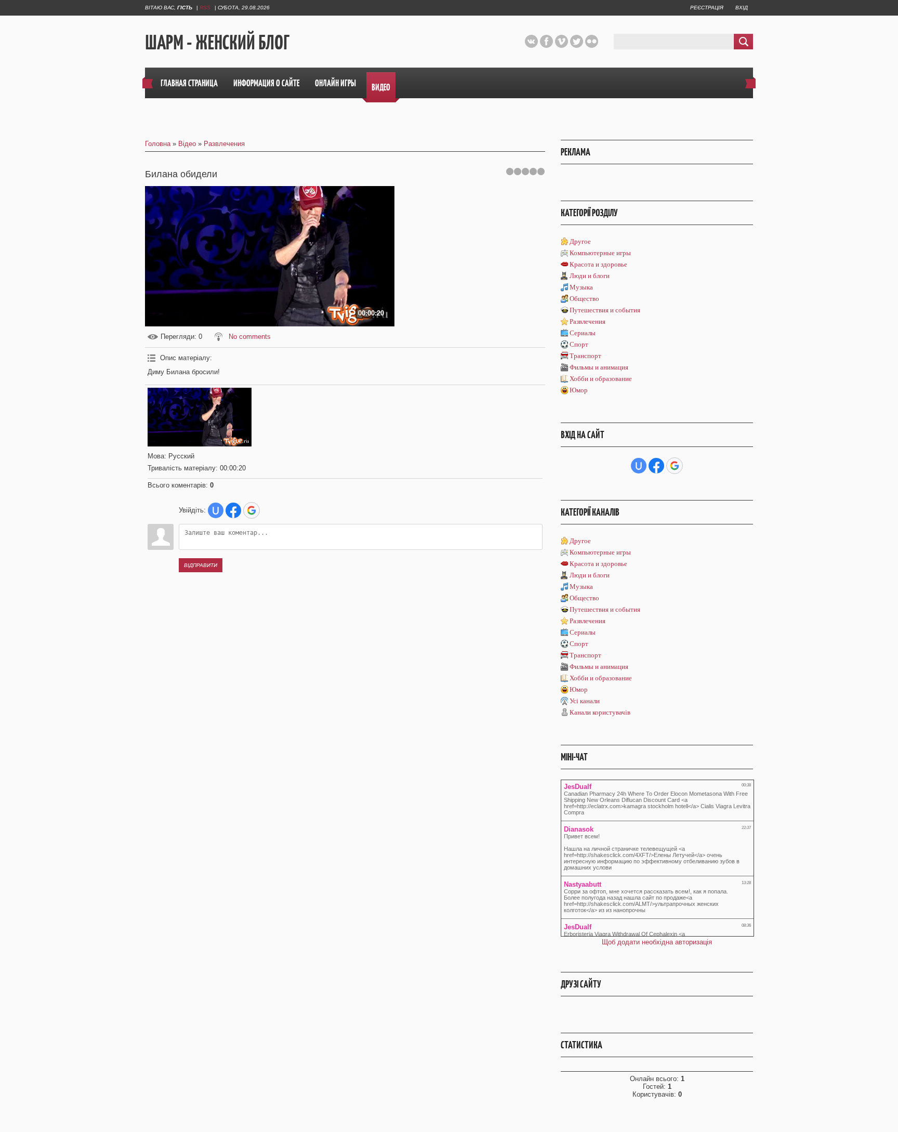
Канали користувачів (600, 712)
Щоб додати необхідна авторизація (657, 942)
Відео (187, 144)
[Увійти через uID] (215, 510)
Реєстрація (706, 7)
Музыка (581, 287)
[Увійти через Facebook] (233, 510)
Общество (584, 298)
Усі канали (585, 701)
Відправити (200, 565)
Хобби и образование (601, 379)
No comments (250, 336)
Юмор (579, 390)
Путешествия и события (605, 310)
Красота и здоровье (598, 264)
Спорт (579, 344)
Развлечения (224, 144)
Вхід (741, 7)
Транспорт (585, 356)
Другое (580, 241)
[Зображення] (200, 417)
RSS (205, 7)
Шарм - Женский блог (217, 42)
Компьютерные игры (600, 253)
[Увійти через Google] (251, 510)
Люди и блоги (590, 276)
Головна (157, 144)
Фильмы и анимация (599, 367)
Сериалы (583, 333)
